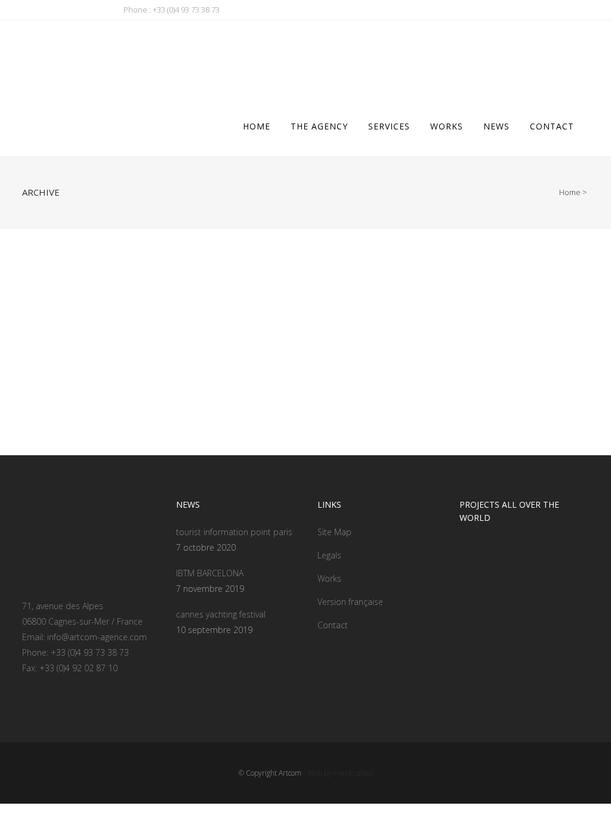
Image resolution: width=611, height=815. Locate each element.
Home (570, 192)
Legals (329, 555)
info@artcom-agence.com (97, 637)
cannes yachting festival (221, 614)
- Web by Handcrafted (337, 773)
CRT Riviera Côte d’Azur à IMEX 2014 (109, 373)
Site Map (334, 532)
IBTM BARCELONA (209, 573)
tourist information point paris (234, 532)
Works (329, 578)
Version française (350, 601)
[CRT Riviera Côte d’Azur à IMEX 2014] (110, 307)
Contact (332, 625)
